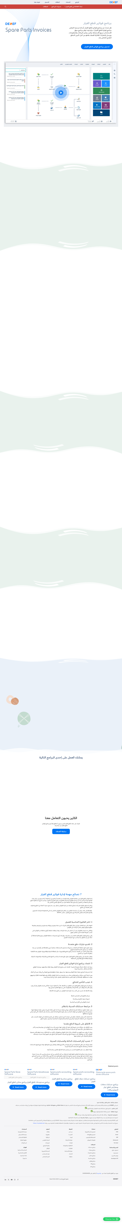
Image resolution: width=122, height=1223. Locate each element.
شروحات (47, 1142)
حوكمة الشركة (69, 1140)
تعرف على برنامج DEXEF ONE (99, 730)
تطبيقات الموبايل (91, 1140)
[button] (111, 1219)
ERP (117, 1137)
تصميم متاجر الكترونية (90, 1131)
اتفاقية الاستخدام (23, 1137)
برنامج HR (93, 1164)
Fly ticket (116, 1142)
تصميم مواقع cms (91, 1134)
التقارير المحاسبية (22, 1152)
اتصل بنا (70, 1134)
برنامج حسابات (91, 1147)
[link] (61, 93)
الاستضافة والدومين (90, 1137)
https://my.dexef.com (39, 1123)
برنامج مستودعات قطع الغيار (38, 1082)
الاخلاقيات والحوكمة (67, 1145)
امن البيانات (24, 1142)
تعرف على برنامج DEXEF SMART (22, 732)
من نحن (70, 1131)
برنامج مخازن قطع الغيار (17, 1082)
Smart (116, 1134)
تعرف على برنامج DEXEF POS (61, 692)
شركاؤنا (48, 1137)
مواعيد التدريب (114, 1155)
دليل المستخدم (46, 1154)
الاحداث (70, 1154)
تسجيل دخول (115, 1150)
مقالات (48, 1131)
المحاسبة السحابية (22, 1150)
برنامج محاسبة (91, 1158)
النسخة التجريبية (46, 1151)
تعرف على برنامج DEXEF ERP (61, 748)
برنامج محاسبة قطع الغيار (62, 1079)
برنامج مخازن (92, 1155)
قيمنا (71, 1137)
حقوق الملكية (23, 1140)
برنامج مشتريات (91, 1152)
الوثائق (48, 1148)
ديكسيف (99, 1173)
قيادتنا (70, 1142)
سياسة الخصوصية (22, 1131)
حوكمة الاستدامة (68, 1151)
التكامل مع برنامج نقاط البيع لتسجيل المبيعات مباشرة (100, 280)
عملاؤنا (70, 1156)
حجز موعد (115, 1153)
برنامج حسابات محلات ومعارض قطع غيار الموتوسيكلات (109, 1087)
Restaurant (115, 1140)
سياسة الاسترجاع (23, 1134)
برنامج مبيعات (92, 1150)
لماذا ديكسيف (23, 1155)
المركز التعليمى (46, 1140)
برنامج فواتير (84, 270)
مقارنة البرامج (46, 1145)
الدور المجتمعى (46, 1156)
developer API (114, 1158)
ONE (117, 1131)
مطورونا (48, 1134)
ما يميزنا (25, 1158)
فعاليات (70, 1148)
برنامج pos (92, 1166)
